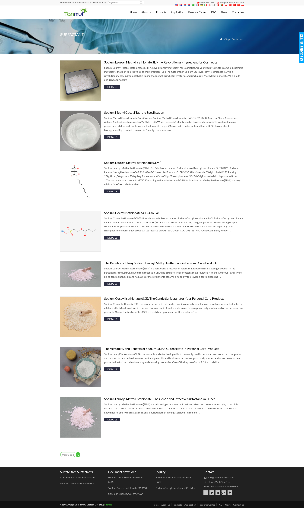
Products (161, 12)
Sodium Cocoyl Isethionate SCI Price (175, 487)
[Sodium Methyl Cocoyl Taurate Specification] (80, 150)
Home (133, 12)
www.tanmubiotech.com (224, 486)
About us (146, 12)
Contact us (238, 12)
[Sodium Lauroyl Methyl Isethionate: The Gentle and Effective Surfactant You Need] (80, 436)
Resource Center (197, 12)
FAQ (213, 12)
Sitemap (108, 504)
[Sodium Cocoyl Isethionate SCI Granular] (80, 250)
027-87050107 (206, 2)
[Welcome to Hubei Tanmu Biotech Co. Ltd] (75, 15)
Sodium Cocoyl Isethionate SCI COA (128, 487)
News (224, 12)
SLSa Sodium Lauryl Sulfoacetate (78, 477)
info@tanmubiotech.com (231, 2)
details (112, 86)
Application (177, 12)
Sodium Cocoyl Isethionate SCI (77, 483)
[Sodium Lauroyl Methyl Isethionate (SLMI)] (80, 200)
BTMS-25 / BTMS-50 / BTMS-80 (126, 494)
